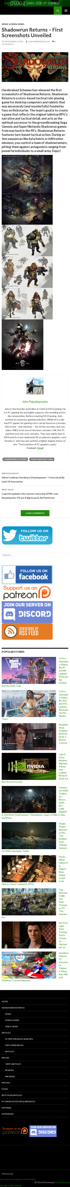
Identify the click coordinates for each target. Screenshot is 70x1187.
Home (5, 1001)
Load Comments (35, 513)
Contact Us (18, 1179)
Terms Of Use (6, 1179)
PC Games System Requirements (18, 1101)
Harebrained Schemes (16, 459)
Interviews (7, 1114)
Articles (6, 1032)
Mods (5, 1089)
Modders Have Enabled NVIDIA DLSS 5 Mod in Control (63, 733)
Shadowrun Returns (42, 459)
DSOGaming (7, 1173)
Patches (6, 1082)
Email (40, 447)
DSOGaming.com (62, 1182)
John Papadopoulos (39, 41)
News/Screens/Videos (13, 1007)
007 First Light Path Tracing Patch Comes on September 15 (63, 935)
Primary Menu (66, 11)
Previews (10, 1076)
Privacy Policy (29, 1179)
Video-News (11, 1026)
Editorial (7, 1107)
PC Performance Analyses (19, 1039)
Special (5, 1057)
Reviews (9, 1070)
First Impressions (14, 1045)
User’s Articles (13, 1064)
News (5, 24)
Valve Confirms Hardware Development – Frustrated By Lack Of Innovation (33, 477)
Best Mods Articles (12, 1095)
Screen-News (16, 24)
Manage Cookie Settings (11, 1185)
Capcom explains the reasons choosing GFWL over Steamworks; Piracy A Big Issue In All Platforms (30, 493)
